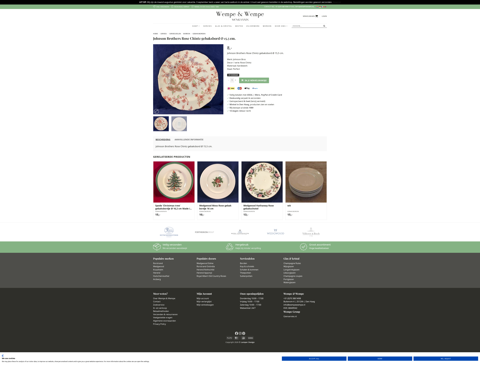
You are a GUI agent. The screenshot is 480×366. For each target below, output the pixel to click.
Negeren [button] (337, 2)
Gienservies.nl (290, 316)
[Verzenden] (324, 26)
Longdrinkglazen (292, 269)
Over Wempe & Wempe (164, 298)
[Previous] (157, 79)
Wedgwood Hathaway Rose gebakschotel (258, 207)
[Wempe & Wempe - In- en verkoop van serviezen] (240, 16)
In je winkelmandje (256, 80)
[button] (310, 16)
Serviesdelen (175, 34)
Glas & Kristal (223, 26)
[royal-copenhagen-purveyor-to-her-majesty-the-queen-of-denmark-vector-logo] (240, 232)
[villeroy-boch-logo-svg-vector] (311, 232)
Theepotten (245, 272)
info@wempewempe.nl (304, 7)
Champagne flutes (292, 263)
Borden (186, 34)
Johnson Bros (239, 59)
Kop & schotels (247, 266)
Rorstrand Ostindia (206, 266)
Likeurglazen (290, 272)
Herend (156, 272)
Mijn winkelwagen (205, 304)
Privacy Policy (159, 324)
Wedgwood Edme (205, 263)
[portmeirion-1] (204, 232)
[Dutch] (317, 6)
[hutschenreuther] (169, 232)
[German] (320, 6)
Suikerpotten (246, 276)
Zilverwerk (253, 26)
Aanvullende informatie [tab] (189, 139)
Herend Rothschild (205, 269)
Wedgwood (158, 266)
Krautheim (158, 269)
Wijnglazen (289, 266)
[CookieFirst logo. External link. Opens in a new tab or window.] (3, 356)
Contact (156, 301)
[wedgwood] (275, 232)
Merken (267, 26)
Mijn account (203, 298)
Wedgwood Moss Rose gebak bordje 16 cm (215, 207)
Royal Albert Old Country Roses (211, 276)
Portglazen (289, 279)
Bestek (239, 26)
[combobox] (309, 26)
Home (155, 34)
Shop (195, 26)
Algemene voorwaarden (164, 320)
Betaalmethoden (161, 311)
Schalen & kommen (249, 269)
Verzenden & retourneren (165, 314)
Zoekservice (158, 304)
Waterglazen (290, 282)
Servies (207, 26)
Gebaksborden (199, 34)
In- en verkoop (160, 308)
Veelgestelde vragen (162, 317)
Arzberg (157, 279)
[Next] (218, 79)
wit (289, 205)
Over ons (280, 26)
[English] (325, 6)
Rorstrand (158, 263)
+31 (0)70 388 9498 (281, 7)
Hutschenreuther (161, 276)
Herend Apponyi (204, 272)
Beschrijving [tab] (163, 139)
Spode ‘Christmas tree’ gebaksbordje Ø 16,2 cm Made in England (173, 207)
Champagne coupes (293, 276)
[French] (323, 6)
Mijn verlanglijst (204, 301)
